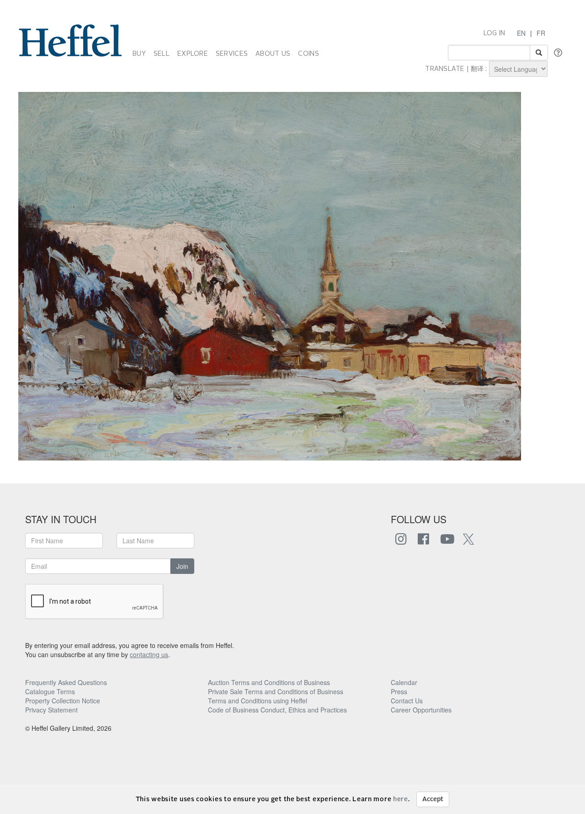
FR (541, 32)
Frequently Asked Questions (66, 682)
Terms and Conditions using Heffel (257, 700)
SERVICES (232, 54)
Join (182, 566)
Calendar (404, 682)
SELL (162, 54)
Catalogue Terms (50, 691)
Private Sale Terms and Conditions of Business (275, 691)
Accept (432, 799)
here (400, 799)
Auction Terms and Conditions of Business (269, 682)
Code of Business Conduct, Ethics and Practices (277, 709)
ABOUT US (272, 54)
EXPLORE (192, 54)
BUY (139, 54)
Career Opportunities (421, 709)
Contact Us (407, 700)
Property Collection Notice (62, 700)
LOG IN (494, 33)
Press (399, 691)
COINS (308, 54)
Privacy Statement (51, 709)
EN (521, 32)
